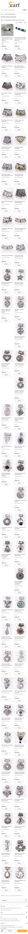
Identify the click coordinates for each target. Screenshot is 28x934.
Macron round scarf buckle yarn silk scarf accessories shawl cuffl (20, 39)
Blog (10, 914)
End (7, 895)
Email (22, 930)
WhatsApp (10, 930)
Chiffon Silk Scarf (4, 909)
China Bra (12, 920)
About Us (2, 914)
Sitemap (12, 914)
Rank (21, 22)
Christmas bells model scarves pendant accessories (6, 555)
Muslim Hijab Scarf (13, 908)
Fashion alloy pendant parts (7, 255)
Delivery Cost (22, 914)
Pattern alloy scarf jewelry (7, 690)
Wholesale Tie (17, 920)
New (26, 22)
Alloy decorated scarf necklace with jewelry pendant (6, 311)
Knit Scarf (9, 909)
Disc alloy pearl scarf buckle (7, 745)
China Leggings (3, 918)
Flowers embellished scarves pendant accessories (19, 583)
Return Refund (17, 914)
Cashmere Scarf (6, 908)
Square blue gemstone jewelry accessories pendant (19, 419)
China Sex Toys (10, 918)
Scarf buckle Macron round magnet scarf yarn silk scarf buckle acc (7, 39)
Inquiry (6, 48)
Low (17, 22)
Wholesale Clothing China (5, 920)
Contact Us (6, 914)
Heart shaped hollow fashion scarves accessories (6, 365)
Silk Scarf (19, 908)
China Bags (15, 918)
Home (2, 14)
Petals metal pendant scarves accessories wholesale (6, 474)
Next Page (3, 895)
